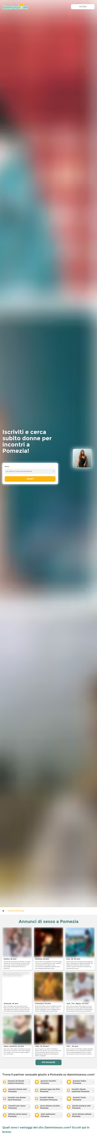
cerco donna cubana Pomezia (81, 1115)
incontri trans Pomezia (79, 1098)
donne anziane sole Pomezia (81, 1107)
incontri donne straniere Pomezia (48, 1098)
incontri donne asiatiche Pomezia (80, 1090)
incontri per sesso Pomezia (16, 1107)
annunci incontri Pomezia (48, 1082)
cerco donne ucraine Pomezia (50, 1107)
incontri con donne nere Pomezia (17, 1098)
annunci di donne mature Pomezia (16, 1082)
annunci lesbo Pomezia (79, 1082)
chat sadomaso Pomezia (48, 1115)
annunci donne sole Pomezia (17, 1090)
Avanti (30, 479)
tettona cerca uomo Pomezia (17, 1115)
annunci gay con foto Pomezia (50, 1090)
